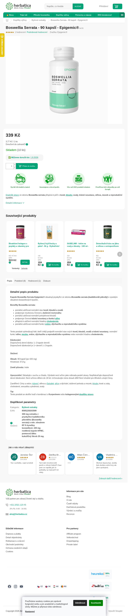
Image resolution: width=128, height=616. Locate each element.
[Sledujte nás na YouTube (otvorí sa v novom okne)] (21, 586)
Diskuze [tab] (46, 281)
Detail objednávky (14, 537)
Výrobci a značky (74, 511)
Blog (68, 496)
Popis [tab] (9, 281)
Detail (25, 262)
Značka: (58, 32)
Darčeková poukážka (75, 507)
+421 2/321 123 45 (18, 505)
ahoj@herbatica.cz (18, 514)
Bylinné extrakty (29, 407)
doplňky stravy (86, 394)
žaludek (50, 384)
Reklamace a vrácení (15, 541)
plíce (57, 384)
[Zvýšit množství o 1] (14, 164)
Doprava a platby (13, 534)
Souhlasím (96, 603)
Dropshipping (72, 541)
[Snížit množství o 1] (14, 167)
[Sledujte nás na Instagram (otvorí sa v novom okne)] (15, 586)
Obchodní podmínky (15, 544)
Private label (72, 544)
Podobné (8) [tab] (20, 281)
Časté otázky (72, 504)
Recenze (70, 514)
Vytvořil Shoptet (115, 611)
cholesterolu (52, 321)
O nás (69, 500)
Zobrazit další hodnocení (110, 478)
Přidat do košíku (28, 166)
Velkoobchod (72, 537)
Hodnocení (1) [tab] (34, 281)
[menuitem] (10, 15)
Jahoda (24, 268)
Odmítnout (80, 603)
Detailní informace (14, 203)
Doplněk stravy (12, 195)
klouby (69, 195)
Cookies (9, 551)
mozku (25, 334)
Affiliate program (73, 534)
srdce (47, 324)
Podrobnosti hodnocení (37, 32)
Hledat (78, 6)
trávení (35, 384)
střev (57, 318)
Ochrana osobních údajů (17, 548)
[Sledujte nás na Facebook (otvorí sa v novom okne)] (9, 586)
